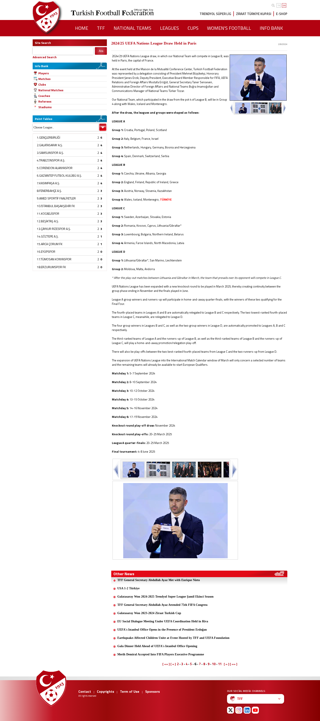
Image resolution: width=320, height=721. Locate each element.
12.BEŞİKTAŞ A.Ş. (48, 221)
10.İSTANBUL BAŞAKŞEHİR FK (56, 206)
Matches (44, 78)
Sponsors (152, 691)
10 (214, 663)
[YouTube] (255, 710)
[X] (230, 710)
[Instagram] (238, 710)
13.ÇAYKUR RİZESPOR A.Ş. (54, 228)
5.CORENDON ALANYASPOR (54, 168)
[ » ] (226, 664)
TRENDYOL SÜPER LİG (215, 13)
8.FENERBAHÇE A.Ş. (49, 190)
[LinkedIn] (247, 710)
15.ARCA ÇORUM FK (49, 244)
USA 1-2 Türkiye (128, 588)
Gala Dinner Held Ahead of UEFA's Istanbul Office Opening (157, 646)
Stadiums (45, 107)
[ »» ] (233, 664)
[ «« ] (166, 664)
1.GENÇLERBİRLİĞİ (48, 137)
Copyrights (105, 691)
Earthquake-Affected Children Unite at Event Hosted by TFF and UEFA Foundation (173, 638)
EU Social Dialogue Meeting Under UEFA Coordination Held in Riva (162, 621)
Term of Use (129, 691)
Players (43, 73)
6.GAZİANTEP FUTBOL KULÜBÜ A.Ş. (59, 175)
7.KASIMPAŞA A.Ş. (48, 183)
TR (279, 5)
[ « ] (173, 664)
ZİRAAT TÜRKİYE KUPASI (253, 13)
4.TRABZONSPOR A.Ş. (51, 160)
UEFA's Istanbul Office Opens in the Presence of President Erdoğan (162, 629)
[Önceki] (116, 469)
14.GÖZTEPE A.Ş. (48, 236)
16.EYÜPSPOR (46, 251)
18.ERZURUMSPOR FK (51, 267)
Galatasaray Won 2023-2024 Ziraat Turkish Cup (149, 613)
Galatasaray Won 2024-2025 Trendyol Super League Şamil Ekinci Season (165, 596)
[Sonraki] (234, 469)
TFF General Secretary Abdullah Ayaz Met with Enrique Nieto (158, 580)
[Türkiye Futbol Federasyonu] (53, 17)
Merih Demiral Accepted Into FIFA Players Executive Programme (160, 654)
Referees (44, 101)
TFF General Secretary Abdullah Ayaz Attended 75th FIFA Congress (162, 604)
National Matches (50, 90)
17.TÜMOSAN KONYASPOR (54, 259)
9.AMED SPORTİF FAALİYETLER (56, 198)
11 (220, 663)
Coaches (44, 95)
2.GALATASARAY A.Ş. (50, 145)
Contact (84, 691)
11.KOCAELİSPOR (48, 213)
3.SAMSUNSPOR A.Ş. (50, 152)
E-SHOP (281, 13)
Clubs (42, 84)
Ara (101, 51)
